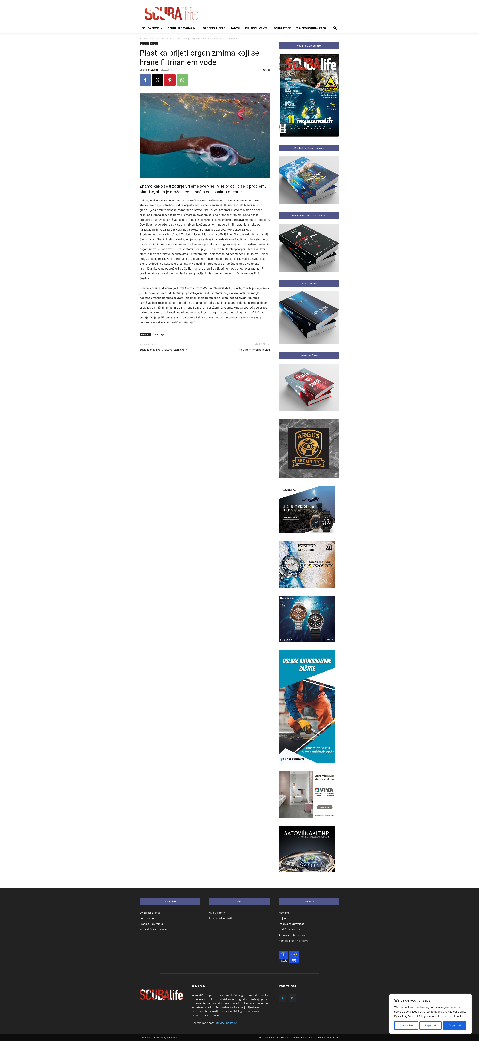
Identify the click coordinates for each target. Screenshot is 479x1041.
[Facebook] (145, 80)
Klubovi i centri (257, 28)
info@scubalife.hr (226, 1023)
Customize (406, 1025)
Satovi (235, 28)
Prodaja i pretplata (151, 924)
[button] (334, 28)
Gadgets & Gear (214, 28)
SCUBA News (150, 28)
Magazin (159, 38)
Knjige (283, 918)
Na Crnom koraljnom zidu (254, 349)
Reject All (430, 1025)
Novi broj (284, 912)
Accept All (455, 1025)
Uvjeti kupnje (217, 912)
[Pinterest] (170, 80)
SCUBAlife (153, 69)
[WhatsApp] (182, 80)
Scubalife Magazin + (183, 28)
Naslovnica (145, 38)
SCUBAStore (282, 28)
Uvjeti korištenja (150, 912)
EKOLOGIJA (159, 334)
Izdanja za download (292, 924)
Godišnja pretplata (290, 929)
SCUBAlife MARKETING (154, 929)
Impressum (147, 918)
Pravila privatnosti (220, 918)
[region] (430, 1014)
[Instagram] (292, 998)
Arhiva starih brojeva (292, 935)
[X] (157, 80)
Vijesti (170, 38)
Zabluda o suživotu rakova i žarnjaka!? (163, 349)
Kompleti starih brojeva (293, 940)
